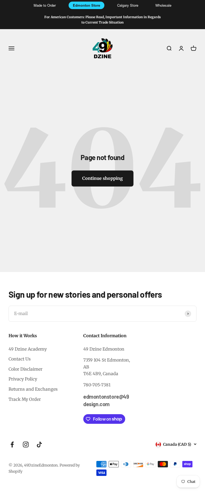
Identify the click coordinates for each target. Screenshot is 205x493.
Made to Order (45, 5)
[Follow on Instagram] (25, 444)
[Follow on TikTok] (39, 444)
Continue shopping (102, 178)
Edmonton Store (86, 5)
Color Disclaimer (25, 369)
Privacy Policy (23, 379)
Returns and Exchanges (33, 389)
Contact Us (20, 359)
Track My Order (25, 399)
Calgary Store (127, 5)
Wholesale (163, 5)
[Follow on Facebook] (12, 444)
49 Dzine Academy (28, 349)
